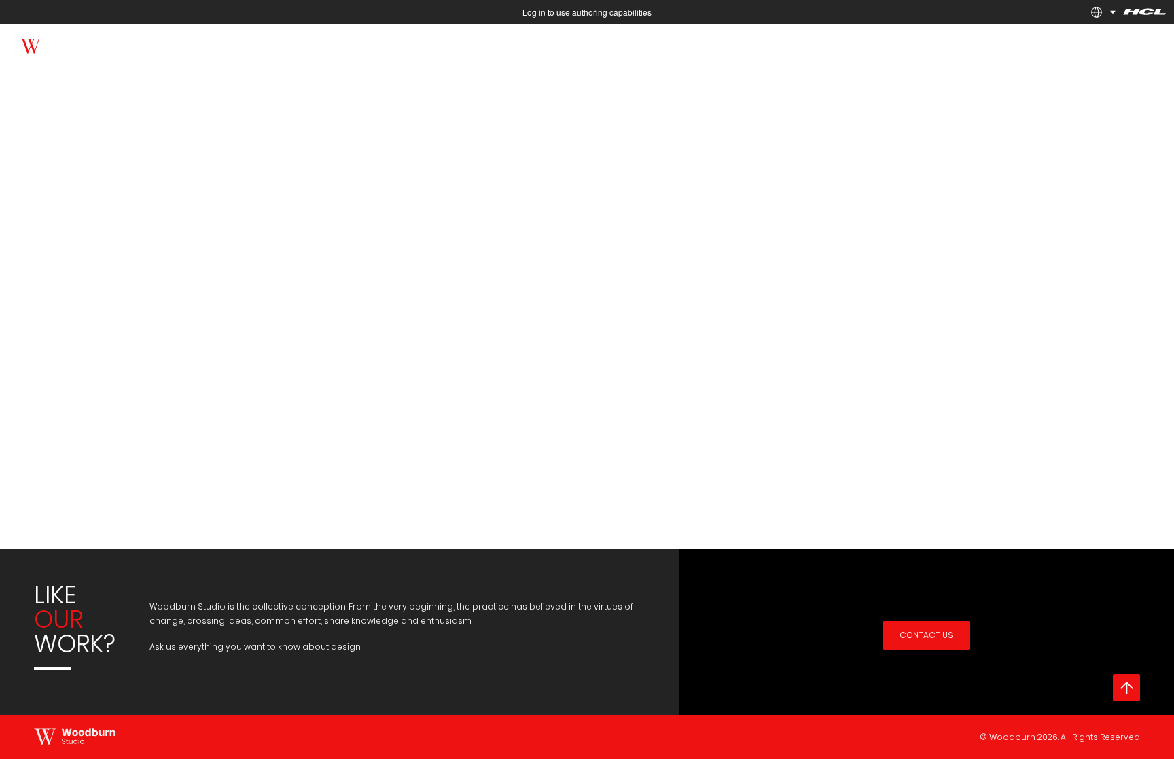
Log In (1134, 44)
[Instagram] (198, 44)
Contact (1011, 44)
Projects (903, 44)
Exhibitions (770, 44)
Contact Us (926, 635)
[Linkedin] (144, 44)
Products (839, 44)
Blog (957, 44)
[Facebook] (117, 44)
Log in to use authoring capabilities (587, 12)
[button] (1096, 12)
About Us (1075, 44)
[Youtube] (171, 44)
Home (708, 44)
